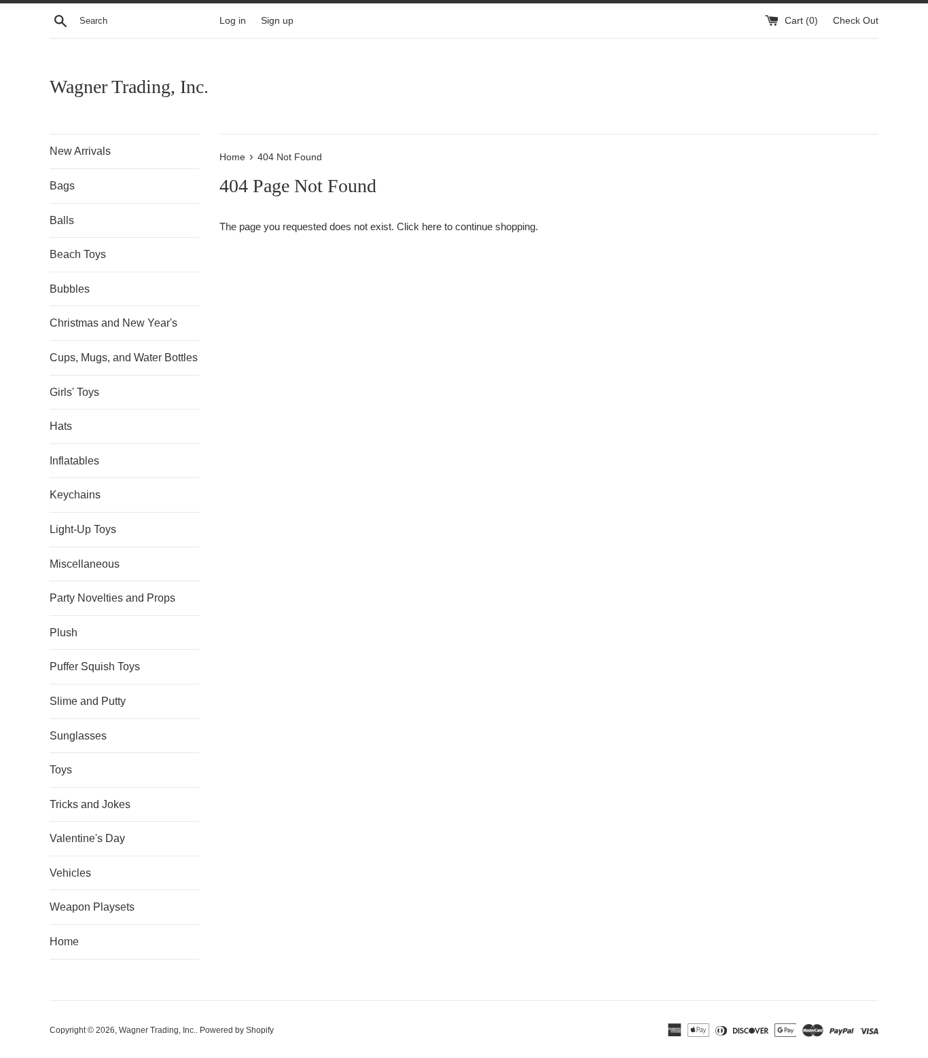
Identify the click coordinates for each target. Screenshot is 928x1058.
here (432, 226)
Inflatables (74, 461)
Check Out (855, 21)
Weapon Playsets (92, 907)
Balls (62, 220)
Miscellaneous (85, 564)
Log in (232, 21)
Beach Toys (78, 254)
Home (64, 941)
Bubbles (70, 289)
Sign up (277, 21)
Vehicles (70, 873)
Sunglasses (78, 736)
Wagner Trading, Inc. (129, 86)
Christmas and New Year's (113, 323)
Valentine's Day (87, 838)
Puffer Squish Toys (95, 666)
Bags (62, 185)
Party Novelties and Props (112, 598)
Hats (61, 426)
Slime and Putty (88, 701)
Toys (61, 770)
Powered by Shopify (237, 1030)
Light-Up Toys (83, 529)
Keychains (75, 494)
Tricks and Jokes (90, 804)
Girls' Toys (74, 392)
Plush (63, 632)
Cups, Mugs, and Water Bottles (124, 357)
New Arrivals (80, 151)
